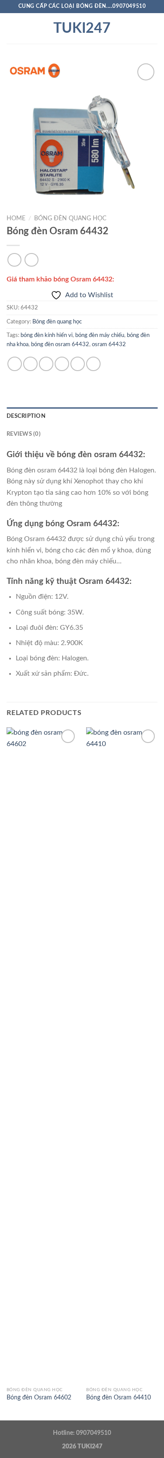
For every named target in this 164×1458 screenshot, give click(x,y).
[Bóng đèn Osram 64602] (42, 1055)
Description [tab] (26, 416)
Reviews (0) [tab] (24, 434)
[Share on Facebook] (30, 364)
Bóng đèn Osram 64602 (39, 1398)
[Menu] (12, 28)
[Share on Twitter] (46, 364)
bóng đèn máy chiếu (99, 335)
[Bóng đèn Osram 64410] (121, 1055)
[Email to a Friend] (62, 364)
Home (16, 218)
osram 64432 (109, 344)
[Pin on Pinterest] (77, 364)
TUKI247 (82, 28)
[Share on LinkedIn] (93, 364)
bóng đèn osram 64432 (60, 344)
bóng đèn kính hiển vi (47, 335)
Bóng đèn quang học (70, 218)
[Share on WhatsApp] (14, 364)
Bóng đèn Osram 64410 (118, 1398)
